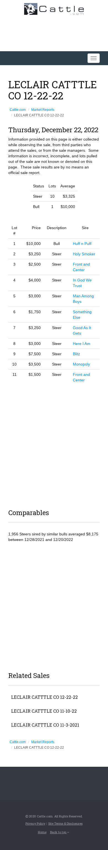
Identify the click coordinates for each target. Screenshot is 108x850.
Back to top (58, 832)
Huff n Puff (82, 243)
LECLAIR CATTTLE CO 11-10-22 (44, 711)
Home (42, 832)
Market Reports (42, 110)
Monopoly (81, 364)
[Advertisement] (54, 445)
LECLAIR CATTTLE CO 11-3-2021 (45, 725)
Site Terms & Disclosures (65, 823)
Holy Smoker (84, 254)
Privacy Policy (35, 823)
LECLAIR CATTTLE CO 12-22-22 (44, 697)
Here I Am (81, 343)
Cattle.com (18, 110)
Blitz (76, 354)
